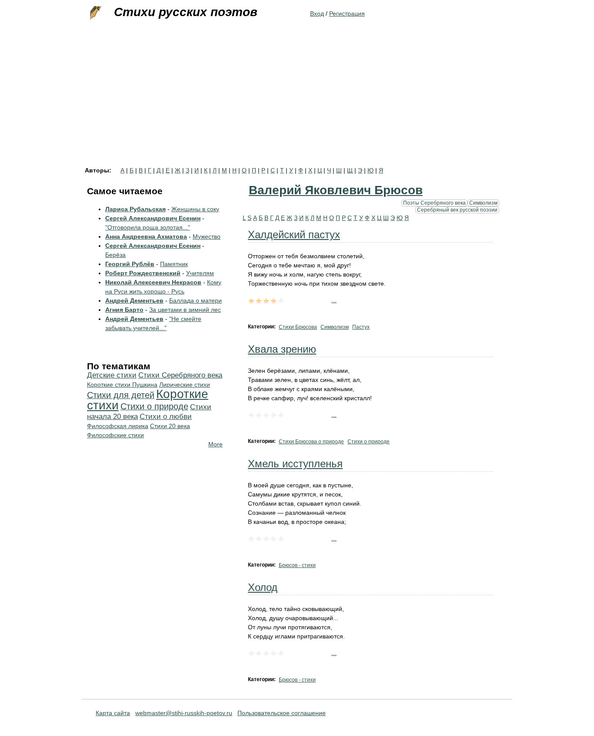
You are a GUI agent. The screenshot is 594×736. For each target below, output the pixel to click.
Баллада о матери (195, 300)
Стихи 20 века (170, 425)
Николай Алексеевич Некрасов (153, 282)
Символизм (483, 203)
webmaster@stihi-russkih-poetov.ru (183, 712)
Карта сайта (113, 712)
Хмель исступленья (295, 463)
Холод (262, 587)
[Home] (95, 13)
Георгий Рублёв (129, 263)
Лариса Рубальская (135, 209)
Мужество (206, 236)
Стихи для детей (120, 395)
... (334, 300)
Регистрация (347, 13)
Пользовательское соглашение (281, 712)
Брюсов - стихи (297, 565)
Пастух (361, 327)
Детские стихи (112, 375)
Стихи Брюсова (298, 327)
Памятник (174, 263)
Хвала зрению (282, 349)
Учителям (200, 273)
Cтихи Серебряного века (180, 375)
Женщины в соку (195, 209)
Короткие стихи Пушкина (122, 384)
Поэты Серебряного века (434, 203)
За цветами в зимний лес (185, 309)
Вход (317, 13)
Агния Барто (124, 309)
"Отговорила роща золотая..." (147, 227)
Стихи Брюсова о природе (311, 442)
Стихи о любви (166, 416)
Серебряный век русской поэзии (457, 210)
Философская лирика (117, 425)
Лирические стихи (184, 384)
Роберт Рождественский (142, 273)
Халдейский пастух (294, 234)
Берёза (115, 254)
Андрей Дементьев (134, 300)
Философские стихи (115, 435)
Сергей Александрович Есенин (152, 218)
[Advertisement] (297, 102)
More (215, 444)
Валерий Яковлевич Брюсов (336, 190)
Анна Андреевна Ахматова (146, 236)
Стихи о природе (368, 442)
